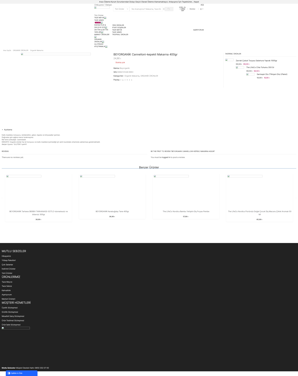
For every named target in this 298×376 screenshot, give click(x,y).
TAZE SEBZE (117, 32)
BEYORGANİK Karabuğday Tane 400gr (112, 211)
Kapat (196, 2)
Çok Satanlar (7, 265)
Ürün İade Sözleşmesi (11, 325)
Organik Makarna (36, 50)
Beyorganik (125, 68)
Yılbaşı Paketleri (9, 260)
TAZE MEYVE (99, 18)
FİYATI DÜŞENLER (119, 27)
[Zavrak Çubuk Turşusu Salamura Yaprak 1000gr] (229, 63)
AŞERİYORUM (198, 30)
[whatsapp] (129, 80)
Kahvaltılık (6, 290)
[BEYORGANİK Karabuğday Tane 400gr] (112, 192)
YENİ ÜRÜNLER (118, 25)
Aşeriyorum (7, 295)
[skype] (131, 80)
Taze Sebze (7, 286)
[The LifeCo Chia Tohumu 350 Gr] (240, 70)
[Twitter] (121, 80)
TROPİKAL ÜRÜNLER (120, 34)
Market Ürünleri (8, 299)
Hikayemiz (6, 256)
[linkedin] (127, 80)
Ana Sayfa (7, 50)
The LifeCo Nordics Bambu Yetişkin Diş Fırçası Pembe (186, 211)
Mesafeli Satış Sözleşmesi (13, 316)
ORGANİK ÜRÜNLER (20, 50)
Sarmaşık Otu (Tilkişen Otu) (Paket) (272, 74)
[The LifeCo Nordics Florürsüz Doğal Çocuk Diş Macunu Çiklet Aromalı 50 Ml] (259, 192)
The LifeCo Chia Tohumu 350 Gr (260, 67)
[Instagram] (203, 5)
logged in (166, 157)
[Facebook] (201, 5)
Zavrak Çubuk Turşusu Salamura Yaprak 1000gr (256, 60)
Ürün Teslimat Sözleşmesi (13, 320)
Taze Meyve (7, 282)
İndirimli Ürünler (8, 269)
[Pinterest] (125, 80)
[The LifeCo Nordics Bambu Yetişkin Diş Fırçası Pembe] (186, 192)
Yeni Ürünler (7, 273)
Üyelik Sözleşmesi (10, 308)
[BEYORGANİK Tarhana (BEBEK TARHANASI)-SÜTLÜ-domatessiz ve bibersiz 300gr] (38, 192)
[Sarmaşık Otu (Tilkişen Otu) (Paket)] (250, 76)
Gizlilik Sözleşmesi (10, 312)
